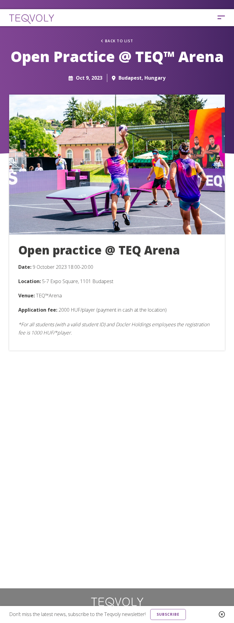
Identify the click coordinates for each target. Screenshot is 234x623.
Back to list (119, 41)
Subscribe (168, 614)
